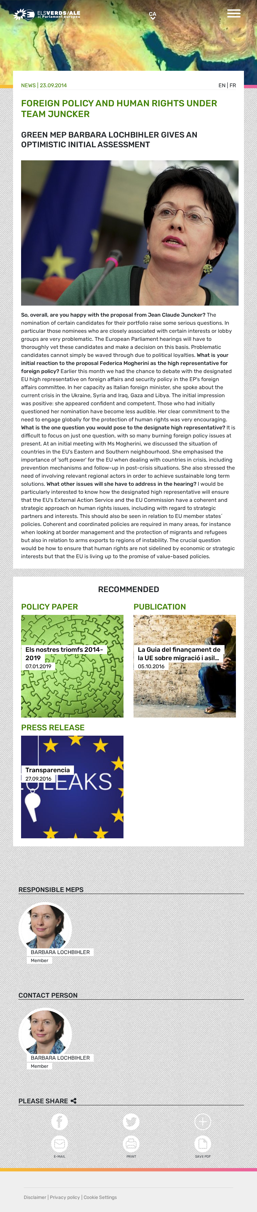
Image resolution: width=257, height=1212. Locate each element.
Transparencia (47, 770)
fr (233, 85)
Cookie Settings (100, 1197)
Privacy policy (65, 1197)
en (222, 85)
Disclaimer (35, 1197)
